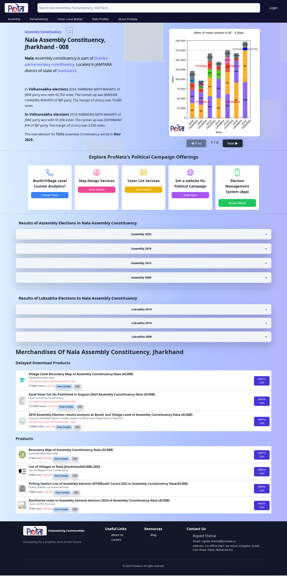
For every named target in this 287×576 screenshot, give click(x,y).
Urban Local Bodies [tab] (70, 19)
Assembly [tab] (14, 19)
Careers (116, 539)
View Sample (64, 386)
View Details (97, 189)
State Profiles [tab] (100, 19)
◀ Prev (196, 143)
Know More (237, 203)
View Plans (190, 195)
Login (273, 8)
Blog (153, 535)
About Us (117, 535)
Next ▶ (232, 143)
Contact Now (50, 195)
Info (77, 386)
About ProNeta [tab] (127, 19)
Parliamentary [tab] (39, 19)
